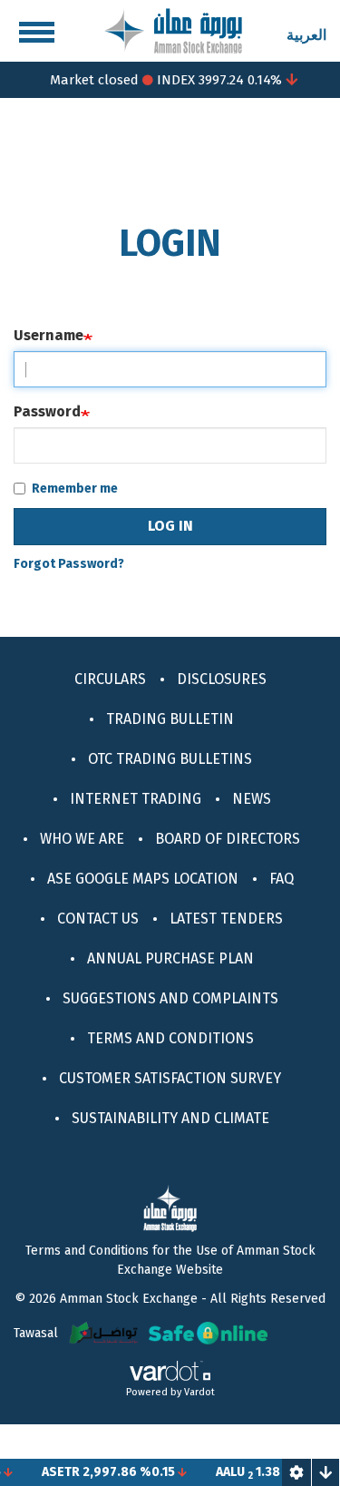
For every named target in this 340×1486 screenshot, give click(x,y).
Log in (170, 525)
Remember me (75, 488)
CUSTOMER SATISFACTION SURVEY (170, 1078)
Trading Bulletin (170, 719)
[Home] (173, 29)
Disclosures (222, 679)
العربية (306, 35)
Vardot (199, 1392)
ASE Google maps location (142, 878)
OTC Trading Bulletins (170, 758)
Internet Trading (135, 798)
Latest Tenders (226, 918)
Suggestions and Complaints (170, 998)
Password (47, 411)
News (251, 798)
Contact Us (98, 918)
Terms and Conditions (170, 1038)
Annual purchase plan (170, 958)
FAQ (281, 878)
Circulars (110, 679)
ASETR (53, 1472)
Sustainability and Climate (170, 1118)
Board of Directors (227, 838)
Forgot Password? (69, 564)
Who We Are (82, 838)
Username (48, 335)
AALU (223, 1472)
